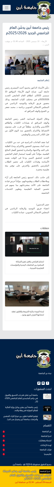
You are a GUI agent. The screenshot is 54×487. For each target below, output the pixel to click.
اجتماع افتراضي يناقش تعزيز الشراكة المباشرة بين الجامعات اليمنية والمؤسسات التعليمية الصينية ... (27, 265)
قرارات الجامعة (45, 450)
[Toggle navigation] (7, 8)
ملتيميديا (47, 454)
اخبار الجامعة (46, 436)
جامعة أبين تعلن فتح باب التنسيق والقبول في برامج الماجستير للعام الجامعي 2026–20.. (21, 398)
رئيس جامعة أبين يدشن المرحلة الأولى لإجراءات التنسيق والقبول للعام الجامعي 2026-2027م (27, 475)
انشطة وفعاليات (44, 441)
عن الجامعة (46, 432)
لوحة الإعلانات (45, 445)
